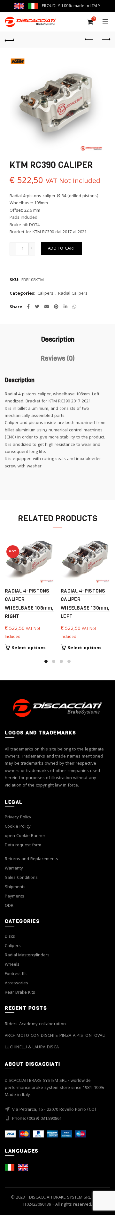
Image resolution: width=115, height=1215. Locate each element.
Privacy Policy (18, 817)
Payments (14, 896)
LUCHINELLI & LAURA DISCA (32, 1047)
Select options (29, 648)
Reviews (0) (58, 358)
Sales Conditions (21, 877)
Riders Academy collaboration (35, 1024)
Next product (105, 39)
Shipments (15, 887)
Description (57, 339)
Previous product (89, 39)
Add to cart (61, 248)
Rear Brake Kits (20, 992)
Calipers (45, 294)
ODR (9, 905)
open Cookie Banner (25, 836)
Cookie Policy (18, 826)
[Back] (10, 39)
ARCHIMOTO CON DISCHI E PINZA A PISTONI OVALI (55, 1036)
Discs (10, 936)
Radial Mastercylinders (27, 955)
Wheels (12, 964)
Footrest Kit (16, 974)
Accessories (16, 983)
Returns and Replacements (31, 859)
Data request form (23, 845)
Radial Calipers (73, 294)
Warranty (14, 868)
